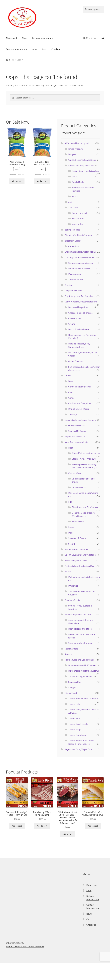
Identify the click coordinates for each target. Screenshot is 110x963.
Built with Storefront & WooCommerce (25, 946)
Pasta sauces (74, 274)
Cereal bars (73, 246)
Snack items (78, 218)
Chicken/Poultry (76, 473)
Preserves (73, 585)
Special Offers (71, 648)
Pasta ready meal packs (76, 560)
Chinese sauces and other (80, 262)
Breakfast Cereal (73, 240)
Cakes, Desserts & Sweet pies (82, 159)
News (34, 49)
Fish (70, 501)
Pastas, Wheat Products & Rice (79, 565)
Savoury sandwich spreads (80, 643)
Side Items (73, 207)
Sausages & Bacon (77, 538)
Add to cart (17, 181)
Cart (44, 49)
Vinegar (72, 687)
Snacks (75, 196)
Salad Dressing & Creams (80, 676)
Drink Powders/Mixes (78, 408)
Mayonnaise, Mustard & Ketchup (84, 670)
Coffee (71, 397)
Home (11, 59)
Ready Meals (78, 182)
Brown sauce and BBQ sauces (82, 665)
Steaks (71, 543)
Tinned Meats (75, 718)
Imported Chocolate (75, 436)
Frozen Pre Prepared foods (81, 165)
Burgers (72, 154)
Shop (24, 38)
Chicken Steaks (79, 487)
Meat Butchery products (76, 442)
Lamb (71, 527)
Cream (71, 323)
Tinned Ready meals (78, 723)
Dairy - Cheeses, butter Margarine (81, 301)
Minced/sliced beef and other (86, 453)
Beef (70, 447)
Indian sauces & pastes (79, 268)
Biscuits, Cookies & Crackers (78, 235)
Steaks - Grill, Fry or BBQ (84, 458)
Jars (70, 201)
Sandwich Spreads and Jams (78, 614)
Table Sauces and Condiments (79, 659)
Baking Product (72, 229)
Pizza (74, 176)
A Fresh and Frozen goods (77, 143)
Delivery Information (42, 38)
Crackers (69, 285)
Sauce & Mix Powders (78, 431)
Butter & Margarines (78, 307)
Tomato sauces (75, 279)
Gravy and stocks (76, 425)
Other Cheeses (75, 361)
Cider (70, 392)
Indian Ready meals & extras (85, 170)
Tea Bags (72, 414)
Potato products (80, 213)
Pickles (68, 571)
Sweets (68, 654)
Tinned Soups (74, 729)
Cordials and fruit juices (79, 403)
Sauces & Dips (74, 681)
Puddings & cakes (73, 600)
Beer (70, 381)
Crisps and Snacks (73, 290)
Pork (70, 532)
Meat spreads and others (80, 628)
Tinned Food (71, 693)
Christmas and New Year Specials (80, 251)
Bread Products (75, 148)
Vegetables (77, 224)
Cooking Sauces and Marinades (79, 257)
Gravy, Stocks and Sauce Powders (80, 419)
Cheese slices (74, 318)
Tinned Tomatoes (77, 735)
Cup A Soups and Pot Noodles (79, 296)
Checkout (56, 49)
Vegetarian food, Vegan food (78, 749)
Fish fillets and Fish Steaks (85, 507)
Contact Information (16, 49)
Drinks (68, 375)
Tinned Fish (74, 704)
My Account (11, 38)
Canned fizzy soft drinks (79, 386)
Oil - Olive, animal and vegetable (80, 554)
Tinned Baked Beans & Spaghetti (84, 698)
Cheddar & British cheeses (81, 312)
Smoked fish (78, 521)
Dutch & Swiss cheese (78, 329)
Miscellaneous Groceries (76, 549)
